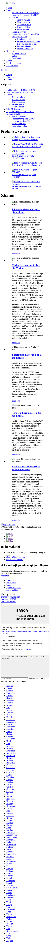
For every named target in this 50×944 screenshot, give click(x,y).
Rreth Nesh (11, 51)
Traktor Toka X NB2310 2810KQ (26, 146)
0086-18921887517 (14, 559)
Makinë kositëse (24, 22)
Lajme (9, 61)
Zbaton (15, 17)
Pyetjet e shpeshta (13, 63)
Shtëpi (9, 8)
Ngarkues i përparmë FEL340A (25, 15)
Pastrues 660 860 (24, 46)
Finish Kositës (23, 29)
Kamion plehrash (24, 39)
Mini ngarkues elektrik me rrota (25, 139)
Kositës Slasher (23, 27)
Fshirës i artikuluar (25, 49)
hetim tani (5, 576)
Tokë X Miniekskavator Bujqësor (26, 165)
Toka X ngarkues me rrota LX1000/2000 (23, 157)
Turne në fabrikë (19, 53)
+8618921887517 (8, 599)
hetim (14, 253)
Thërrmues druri (24, 24)
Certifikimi (16, 58)
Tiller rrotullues (23, 20)
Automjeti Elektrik (19, 37)
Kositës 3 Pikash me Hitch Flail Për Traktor (26, 468)
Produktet (10, 10)
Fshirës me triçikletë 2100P (28, 41)
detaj (18, 253)
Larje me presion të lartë (27, 44)
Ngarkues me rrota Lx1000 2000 (25, 34)
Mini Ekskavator (19, 32)
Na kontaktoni (12, 65)
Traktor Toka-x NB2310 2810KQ (26, 12)
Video (14, 56)
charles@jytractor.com (15, 557)
